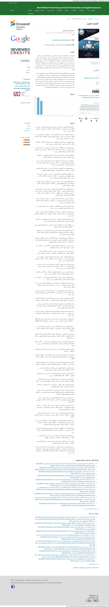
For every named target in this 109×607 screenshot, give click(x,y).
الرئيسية (93, 10)
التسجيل (15, 3)
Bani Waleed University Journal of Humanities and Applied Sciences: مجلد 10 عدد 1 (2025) (65, 557)
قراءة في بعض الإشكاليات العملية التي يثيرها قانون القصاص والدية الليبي (68, 547)
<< (97, 509)
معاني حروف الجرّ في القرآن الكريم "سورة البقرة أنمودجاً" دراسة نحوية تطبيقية (62, 463)
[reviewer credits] (20, 54)
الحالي (66, 10)
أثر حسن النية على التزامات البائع (76, 531)
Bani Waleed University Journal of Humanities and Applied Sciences (69, 7)
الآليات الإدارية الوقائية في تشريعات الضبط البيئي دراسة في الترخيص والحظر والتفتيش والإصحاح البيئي (60, 541)
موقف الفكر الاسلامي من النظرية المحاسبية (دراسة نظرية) (68, 479)
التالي (91, 564)
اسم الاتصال (31, 13)
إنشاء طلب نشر (25, 60)
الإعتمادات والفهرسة (39, 10)
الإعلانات (30, 10)
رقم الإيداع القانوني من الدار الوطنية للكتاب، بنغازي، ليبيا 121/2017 (21, 82)
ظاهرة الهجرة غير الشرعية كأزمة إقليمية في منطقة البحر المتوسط (59, 483)
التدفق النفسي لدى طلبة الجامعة (74, 471)
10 (95, 509)
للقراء (28, 125)
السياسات (73, 10)
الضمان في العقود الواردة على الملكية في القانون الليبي (66, 523)
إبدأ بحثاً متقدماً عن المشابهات (86, 567)
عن (89, 10)
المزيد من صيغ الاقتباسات (85, 113)
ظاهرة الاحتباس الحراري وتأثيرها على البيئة (75, 475)
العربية (28, 70)
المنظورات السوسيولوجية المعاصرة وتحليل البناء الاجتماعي (71, 503)
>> (84, 509)
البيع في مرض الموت (75, 527)
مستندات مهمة (50, 10)
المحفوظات (59, 10)
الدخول (10, 3)
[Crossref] (20, 29)
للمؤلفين (28, 128)
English (28, 72)
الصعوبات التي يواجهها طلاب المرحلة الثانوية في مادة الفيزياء (67, 493)
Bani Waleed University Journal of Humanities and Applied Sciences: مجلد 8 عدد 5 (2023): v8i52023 (61, 469)
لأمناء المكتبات (27, 130)
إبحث (10, 10)
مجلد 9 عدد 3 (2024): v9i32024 (79, 19)
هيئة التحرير (81, 10)
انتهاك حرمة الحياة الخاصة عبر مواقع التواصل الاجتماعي (71, 551)
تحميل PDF (94, 63)
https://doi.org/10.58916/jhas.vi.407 (62, 40)
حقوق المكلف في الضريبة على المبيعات (75, 559)
